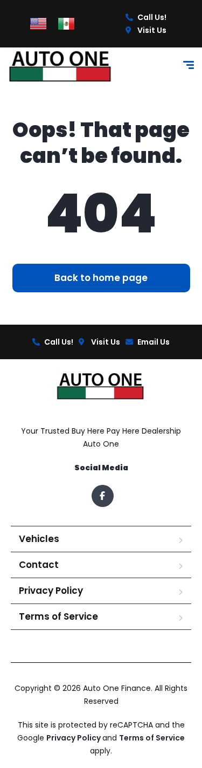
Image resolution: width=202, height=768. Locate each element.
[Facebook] (103, 496)
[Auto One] (61, 66)
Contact (39, 564)
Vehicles (39, 538)
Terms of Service (58, 616)
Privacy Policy (51, 590)
